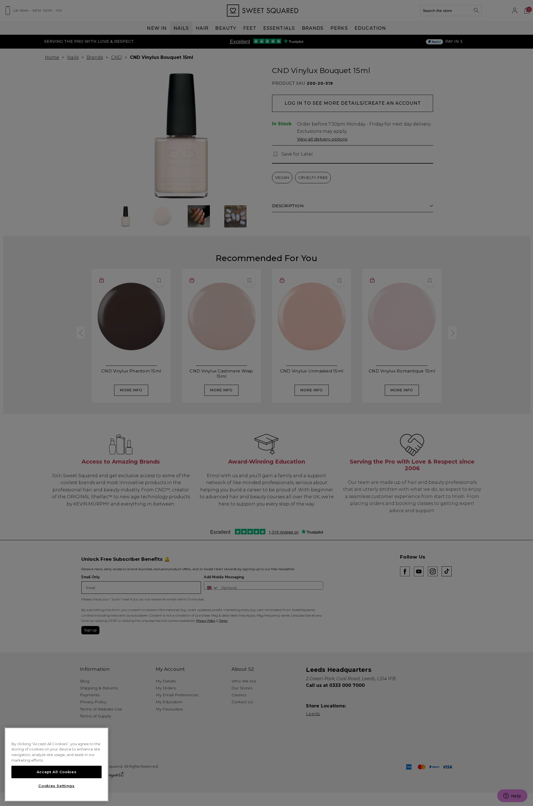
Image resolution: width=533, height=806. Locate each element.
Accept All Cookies (57, 772)
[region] (56, 764)
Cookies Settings (56, 786)
